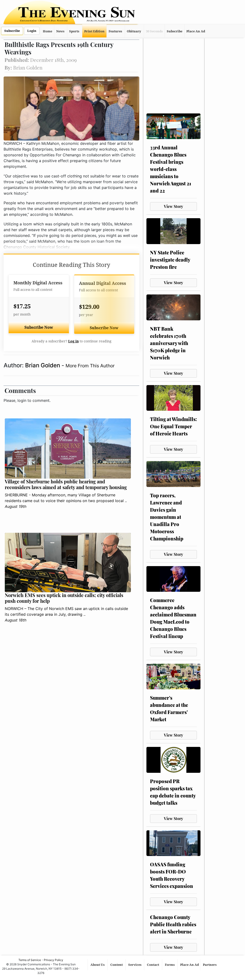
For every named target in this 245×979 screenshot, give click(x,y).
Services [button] (135, 965)
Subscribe (12, 31)
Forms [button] (170, 965)
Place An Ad (195, 31)
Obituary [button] (134, 31)
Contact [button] (153, 965)
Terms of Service (29, 960)
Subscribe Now (38, 327)
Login (31, 31)
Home (47, 31)
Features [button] (115, 31)
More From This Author (90, 366)
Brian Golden (43, 365)
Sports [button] (74, 31)
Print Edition (94, 31)
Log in (73, 341)
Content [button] (116, 965)
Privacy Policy (53, 960)
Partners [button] (210, 965)
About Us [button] (97, 965)
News (60, 31)
